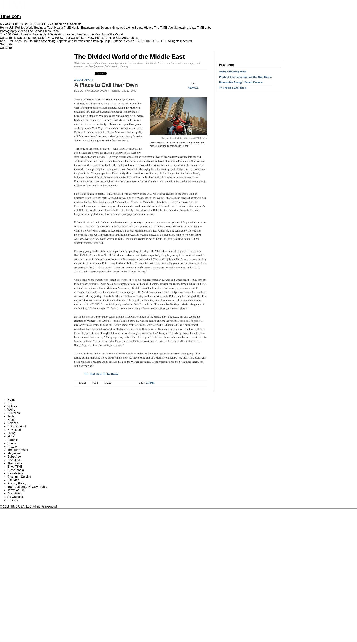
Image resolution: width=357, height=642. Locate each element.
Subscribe (6, 37)
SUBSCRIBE (59, 24)
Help (107, 41)
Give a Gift (14, 460)
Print (95, 383)
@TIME (150, 383)
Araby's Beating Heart (233, 71)
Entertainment (16, 426)
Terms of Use (113, 37)
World (11, 409)
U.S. (10, 403)
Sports (11, 443)
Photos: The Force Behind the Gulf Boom (245, 76)
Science (12, 423)
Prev (183, 83)
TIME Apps (14, 41)
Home (11, 399)
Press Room (15, 470)
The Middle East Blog (232, 87)
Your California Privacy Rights (84, 37)
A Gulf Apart (83, 79)
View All (193, 88)
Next (203, 83)
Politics (12, 406)
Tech (10, 416)
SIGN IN (26, 24)
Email (82, 383)
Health (11, 419)
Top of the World (112, 34)
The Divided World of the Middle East (129, 56)
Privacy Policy (53, 37)
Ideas (11, 436)
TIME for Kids (31, 41)
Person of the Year (88, 34)
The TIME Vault (17, 449)
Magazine (13, 453)
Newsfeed (14, 429)
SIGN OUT (40, 24)
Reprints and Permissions (73, 41)
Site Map (97, 41)
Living (11, 433)
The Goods (14, 463)
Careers (12, 500)
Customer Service (122, 41)
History (12, 446)
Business (13, 413)
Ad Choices (130, 37)
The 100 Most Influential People (21, 34)
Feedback (37, 37)
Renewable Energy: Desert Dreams (241, 82)
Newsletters (22, 37)
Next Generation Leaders (59, 34)
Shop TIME (14, 466)
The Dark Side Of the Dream (101, 373)
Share (108, 383)
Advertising (48, 41)
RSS (3, 41)
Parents (12, 439)
